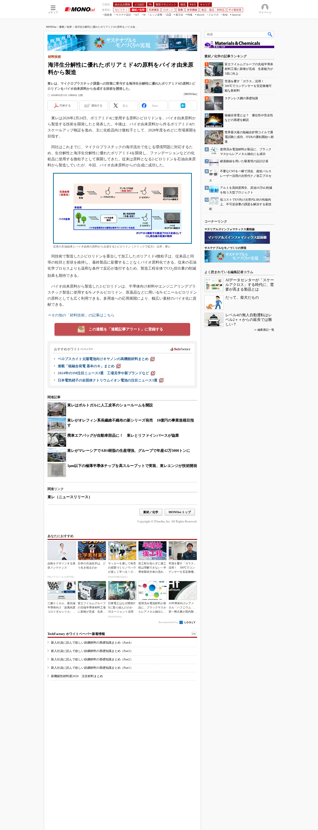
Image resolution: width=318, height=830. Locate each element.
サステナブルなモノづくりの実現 (225, 248)
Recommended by (169, 622)
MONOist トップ (180, 512)
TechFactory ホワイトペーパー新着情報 (76, 634)
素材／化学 (65, 26)
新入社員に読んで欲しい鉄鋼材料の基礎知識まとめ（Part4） (92, 642)
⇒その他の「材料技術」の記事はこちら (81, 315)
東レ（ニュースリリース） (69, 497)
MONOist (51, 26)
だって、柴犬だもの (242, 297)
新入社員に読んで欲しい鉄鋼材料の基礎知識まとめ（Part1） (92, 667)
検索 (270, 34)
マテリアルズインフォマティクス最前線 (229, 229)
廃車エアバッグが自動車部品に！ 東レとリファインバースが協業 (123, 435)
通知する (96, 105)
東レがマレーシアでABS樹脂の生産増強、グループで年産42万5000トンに (128, 451)
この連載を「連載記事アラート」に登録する (126, 329)
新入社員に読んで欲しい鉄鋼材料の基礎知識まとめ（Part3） (92, 651)
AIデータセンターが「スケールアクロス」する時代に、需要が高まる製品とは (249, 284)
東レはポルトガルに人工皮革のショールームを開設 (110, 405)
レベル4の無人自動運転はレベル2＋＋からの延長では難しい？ (248, 319)
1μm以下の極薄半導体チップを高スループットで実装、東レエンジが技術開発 (132, 466)
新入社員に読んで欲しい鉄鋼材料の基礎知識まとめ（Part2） (92, 659)
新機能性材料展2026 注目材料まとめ (77, 676)
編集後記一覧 (265, 329)
